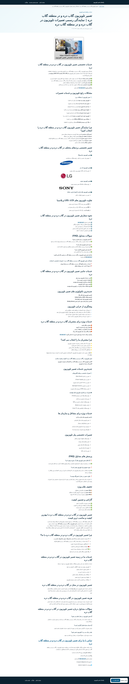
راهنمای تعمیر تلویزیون (98, 2)
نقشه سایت (27, 680)
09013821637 (82, 658)
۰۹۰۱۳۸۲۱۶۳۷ (115, 680)
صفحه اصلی (42, 2)
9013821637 (82, 88)
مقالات (26, 2)
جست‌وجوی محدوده (33, 2)
